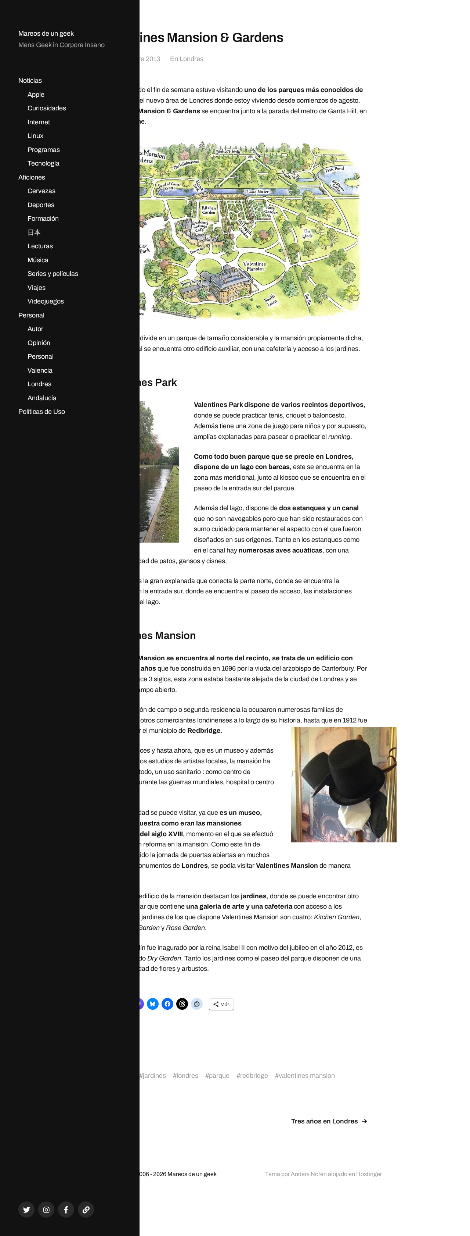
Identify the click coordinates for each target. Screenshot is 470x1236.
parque (219, 1075)
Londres (39, 384)
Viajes (37, 287)
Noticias (30, 80)
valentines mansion (307, 1075)
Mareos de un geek (46, 33)
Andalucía (42, 398)
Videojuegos (46, 301)
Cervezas (41, 191)
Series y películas (53, 273)
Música (38, 260)
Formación (43, 218)
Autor (35, 329)
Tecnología (43, 163)
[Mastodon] (86, 1209)
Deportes (41, 205)
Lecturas (40, 246)
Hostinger (369, 1174)
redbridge (254, 1075)
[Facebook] (66, 1209)
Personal (31, 315)
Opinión (39, 343)
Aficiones (31, 177)
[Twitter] (26, 1209)
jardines (154, 1075)
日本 (34, 232)
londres (187, 1075)
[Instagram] (46, 1209)
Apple (36, 94)
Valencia (40, 370)
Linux (35, 135)
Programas (44, 149)
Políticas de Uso (41, 411)
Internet (39, 122)
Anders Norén (309, 1174)
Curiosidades (47, 108)
